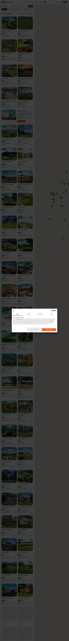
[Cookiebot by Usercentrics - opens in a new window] (51, 310)
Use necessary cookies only (34, 329)
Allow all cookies (49, 329)
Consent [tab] (17, 314)
